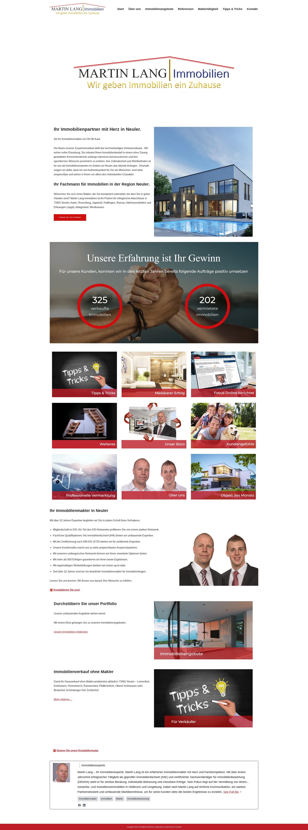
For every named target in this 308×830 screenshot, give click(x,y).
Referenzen (185, 9)
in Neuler (187, 736)
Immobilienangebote (159, 9)
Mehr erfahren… (63, 699)
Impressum (159, 827)
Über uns (134, 9)
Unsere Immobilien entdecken (71, 631)
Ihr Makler (163, 736)
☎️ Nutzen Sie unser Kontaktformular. (76, 750)
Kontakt (252, 9)
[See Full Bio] (241, 791)
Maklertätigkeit (208, 9)
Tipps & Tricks (232, 9)
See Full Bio (231, 792)
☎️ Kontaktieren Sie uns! (65, 589)
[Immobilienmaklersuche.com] (78, 9)
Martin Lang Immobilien (130, 736)
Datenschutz (169, 827)
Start (120, 9)
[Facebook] (79, 805)
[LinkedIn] (84, 805)
